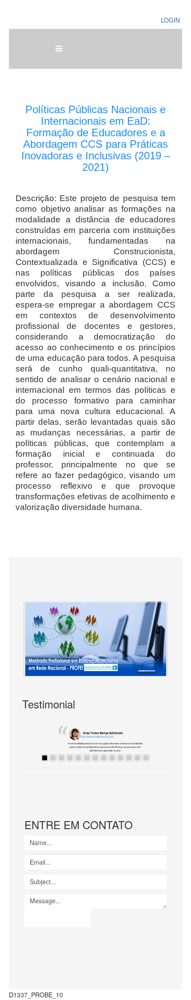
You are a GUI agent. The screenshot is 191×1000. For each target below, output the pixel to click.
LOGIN (170, 20)
